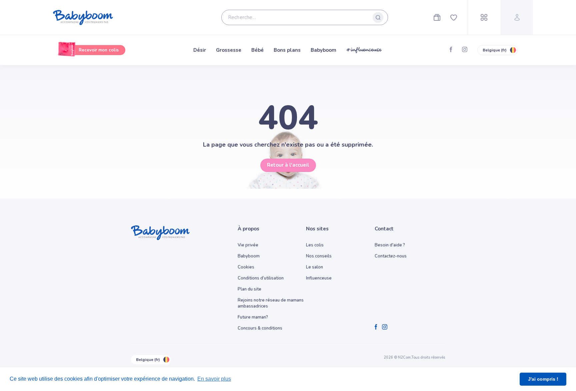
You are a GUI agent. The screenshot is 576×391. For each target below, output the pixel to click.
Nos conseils (319, 256)
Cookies (246, 267)
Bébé (257, 50)
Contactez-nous (391, 256)
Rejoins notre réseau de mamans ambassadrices (271, 303)
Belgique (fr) (495, 50)
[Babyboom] (83, 17)
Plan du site (249, 289)
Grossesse (228, 50)
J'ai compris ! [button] (543, 379)
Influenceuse (319, 278)
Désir (199, 50)
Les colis (315, 245)
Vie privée (248, 245)
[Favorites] (453, 17)
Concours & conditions (260, 328)
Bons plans (287, 50)
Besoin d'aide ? (390, 245)
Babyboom (323, 50)
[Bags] (437, 17)
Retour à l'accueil (288, 165)
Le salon (314, 267)
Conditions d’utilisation (261, 278)
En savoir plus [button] (214, 379)
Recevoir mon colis (99, 50)
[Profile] (517, 17)
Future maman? (253, 317)
